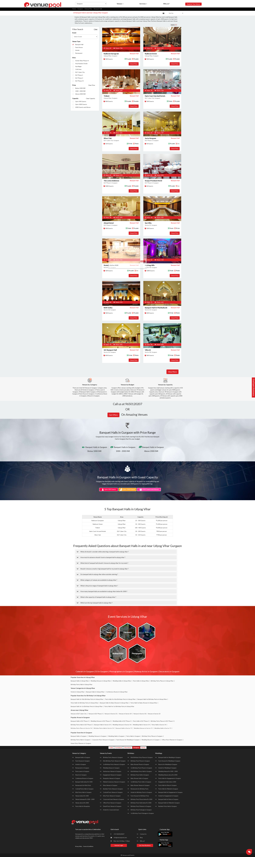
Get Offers (163, 40)
